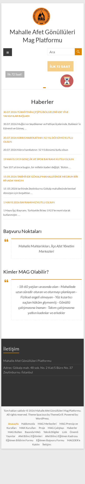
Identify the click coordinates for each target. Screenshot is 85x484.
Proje (42, 427)
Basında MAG (33, 432)
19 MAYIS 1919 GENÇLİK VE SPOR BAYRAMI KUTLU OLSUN (38, 159)
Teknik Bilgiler (51, 432)
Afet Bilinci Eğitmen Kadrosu (61, 436)
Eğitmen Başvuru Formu (50, 440)
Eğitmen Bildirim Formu (19, 440)
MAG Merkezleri (47, 423)
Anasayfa (13, 423)
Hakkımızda (28, 423)
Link (64, 432)
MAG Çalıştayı (56, 427)
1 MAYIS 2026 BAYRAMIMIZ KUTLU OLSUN (29, 202)
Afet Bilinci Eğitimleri (30, 436)
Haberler (72, 427)
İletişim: (46, 444)
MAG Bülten (15, 432)
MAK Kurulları (27, 427)
